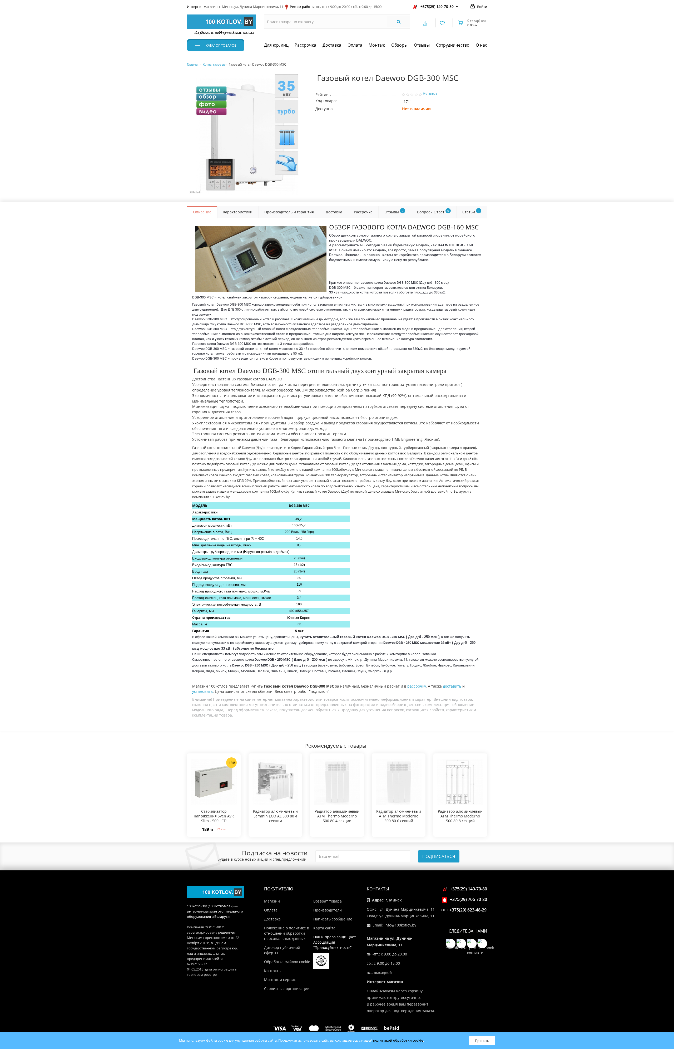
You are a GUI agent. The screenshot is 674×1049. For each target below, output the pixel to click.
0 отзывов (430, 93)
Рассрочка (305, 45)
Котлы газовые (214, 64)
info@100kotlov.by (400, 925)
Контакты (272, 970)
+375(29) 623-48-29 (468, 910)
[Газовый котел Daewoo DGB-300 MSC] (247, 134)
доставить (452, 686)
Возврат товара (327, 901)
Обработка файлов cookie (287, 961)
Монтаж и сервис (280, 979)
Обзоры (399, 45)
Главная (193, 64)
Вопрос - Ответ (433, 211)
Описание (202, 211)
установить (202, 691)
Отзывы (422, 45)
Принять (482, 1040)
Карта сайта (324, 927)
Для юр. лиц (276, 45)
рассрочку (416, 686)
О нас (481, 45)
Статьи (470, 211)
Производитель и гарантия (289, 211)
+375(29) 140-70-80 (437, 6)
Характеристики (237, 211)
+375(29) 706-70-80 (468, 899)
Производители (327, 910)
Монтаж (377, 45)
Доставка (332, 45)
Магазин (272, 901)
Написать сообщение (332, 918)
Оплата (355, 45)
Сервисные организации (287, 988)
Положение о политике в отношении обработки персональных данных (286, 933)
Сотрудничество (452, 45)
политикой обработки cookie (398, 1040)
